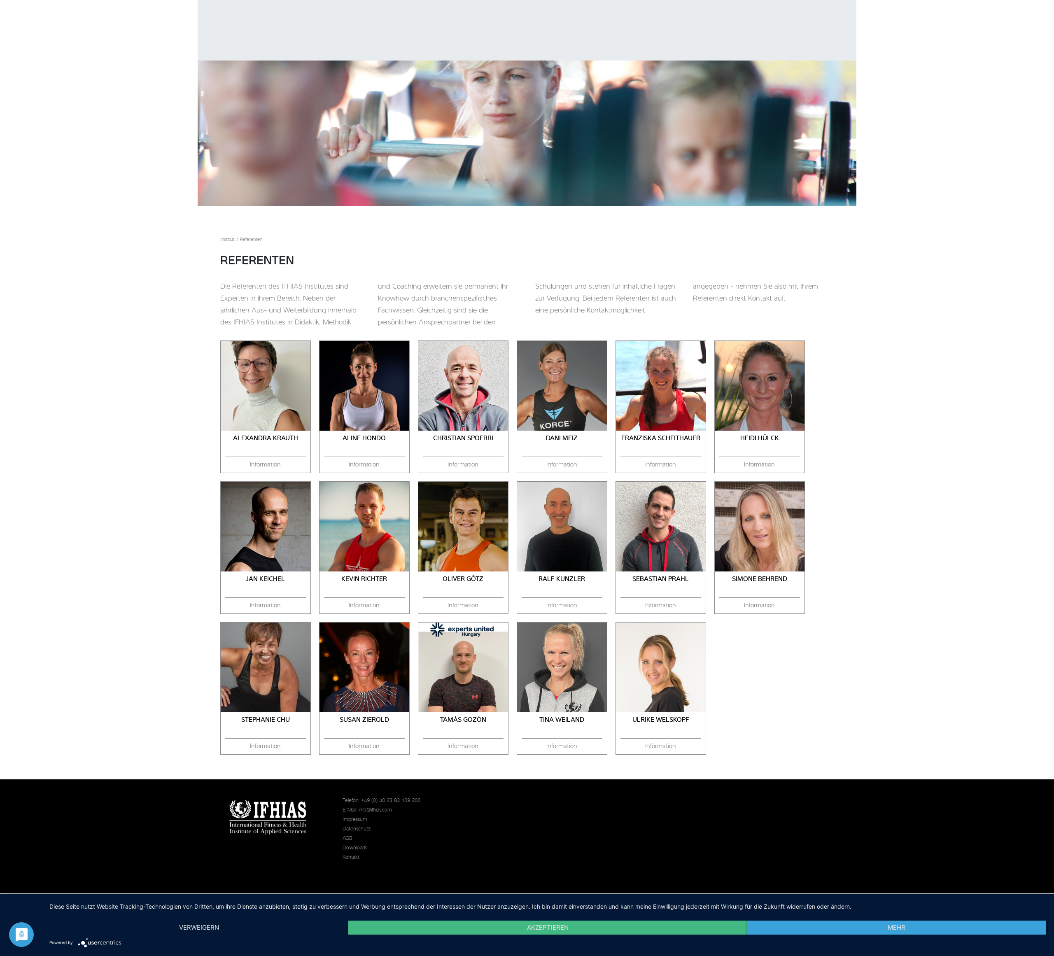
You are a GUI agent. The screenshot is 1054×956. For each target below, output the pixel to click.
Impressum (355, 819)
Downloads (355, 848)
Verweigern (199, 927)
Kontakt (351, 857)
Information (265, 465)
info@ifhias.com (375, 810)
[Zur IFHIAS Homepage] (268, 817)
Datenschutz (357, 829)
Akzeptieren (548, 927)
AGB (347, 838)
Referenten (251, 239)
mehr (896, 927)
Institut (227, 239)
